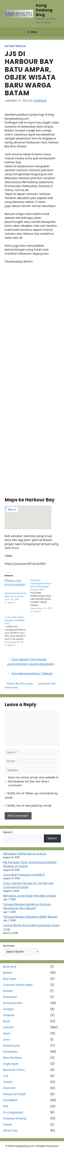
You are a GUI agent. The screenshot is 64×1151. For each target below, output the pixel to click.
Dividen (8, 991)
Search (8, 832)
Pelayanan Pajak (14, 1094)
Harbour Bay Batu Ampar (20, 683)
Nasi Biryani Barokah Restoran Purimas (15, 595)
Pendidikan (10, 1100)
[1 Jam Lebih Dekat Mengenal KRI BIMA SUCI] (17, 631)
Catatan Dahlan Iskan (18, 985)
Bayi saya (9, 979)
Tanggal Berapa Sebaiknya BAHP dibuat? (30, 917)
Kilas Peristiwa (12, 1058)
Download (10, 997)
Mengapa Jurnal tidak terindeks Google (29, 896)
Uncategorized (13, 1112)
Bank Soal (9, 967)
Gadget (8, 1009)
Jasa (6, 1039)
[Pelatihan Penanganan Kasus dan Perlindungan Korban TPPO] (43, 596)
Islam (6, 1033)
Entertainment (12, 1003)
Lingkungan (10, 1064)
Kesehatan (10, 1052)
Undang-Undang (14, 1118)
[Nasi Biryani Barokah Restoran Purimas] (16, 585)
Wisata (21, 45)
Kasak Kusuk (11, 1045)
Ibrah (6, 1021)
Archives (8, 946)
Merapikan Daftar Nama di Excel (24, 854)
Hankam (8, 1015)
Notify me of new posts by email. (29, 806)
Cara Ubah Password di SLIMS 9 (24, 875)
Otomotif (9, 1088)
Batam (9, 45)
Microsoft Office (14, 1070)
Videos (7, 1124)
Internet (8, 1027)
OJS (5, 1076)
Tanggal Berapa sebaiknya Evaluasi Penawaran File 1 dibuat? (27, 906)
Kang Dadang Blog (44, 10)
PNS (5, 1106)
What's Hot (10, 1130)
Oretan (8, 1082)
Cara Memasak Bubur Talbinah (32, 673)
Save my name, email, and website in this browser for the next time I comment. (33, 781)
